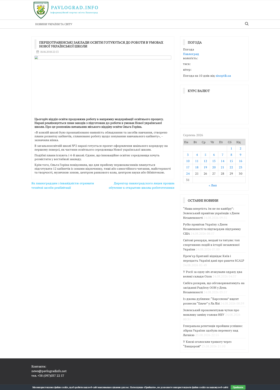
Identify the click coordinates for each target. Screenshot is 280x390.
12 (205, 161)
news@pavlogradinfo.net (49, 371)
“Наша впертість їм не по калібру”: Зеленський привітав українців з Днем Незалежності (211, 213)
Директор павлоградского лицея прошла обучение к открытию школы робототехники (141, 185)
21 (222, 167)
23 (240, 167)
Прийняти (238, 387)
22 (231, 167)
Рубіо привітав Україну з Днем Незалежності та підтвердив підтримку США (212, 229)
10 (188, 161)
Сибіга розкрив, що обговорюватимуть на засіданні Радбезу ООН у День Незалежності (213, 287)
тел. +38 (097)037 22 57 (47, 375)
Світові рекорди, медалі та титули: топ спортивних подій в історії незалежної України (211, 244)
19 (205, 167)
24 (188, 173)
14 (222, 161)
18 (196, 167)
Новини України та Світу (53, 24)
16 (240, 161)
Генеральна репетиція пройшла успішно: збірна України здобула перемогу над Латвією (213, 330)
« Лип (213, 185)
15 (231, 161)
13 (214, 161)
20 (214, 167)
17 (188, 167)
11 (196, 161)
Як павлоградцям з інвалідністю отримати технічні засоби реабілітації (62, 185)
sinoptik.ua (223, 76)
